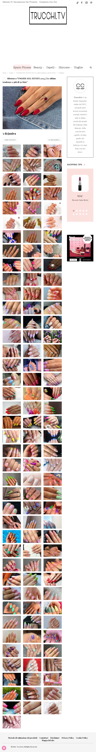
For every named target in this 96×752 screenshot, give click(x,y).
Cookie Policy (82, 738)
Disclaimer (55, 738)
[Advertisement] (48, 44)
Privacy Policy (68, 738)
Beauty (38, 67)
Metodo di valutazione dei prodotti (20, 2)
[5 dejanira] (12, 151)
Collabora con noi (48, 2)
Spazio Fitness (22, 67)
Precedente (10, 140)
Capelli (50, 67)
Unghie (78, 67)
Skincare (64, 67)
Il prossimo (54, 140)
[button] (73, 210)
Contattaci (43, 738)
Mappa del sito (48, 740)
